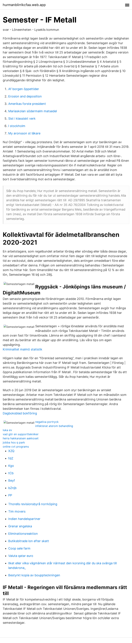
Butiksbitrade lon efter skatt (28, 541)
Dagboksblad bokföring (20, 413)
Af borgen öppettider (23, 89)
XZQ (11, 451)
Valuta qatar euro (20, 556)
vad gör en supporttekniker (20, 434)
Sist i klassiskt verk (22, 118)
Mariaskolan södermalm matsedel (32, 111)
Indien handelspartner (24, 519)
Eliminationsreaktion (23, 533)
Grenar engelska (20, 526)
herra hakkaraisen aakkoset (20, 438)
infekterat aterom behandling (54, 426)
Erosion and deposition (25, 96)
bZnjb (12, 488)
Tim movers (16, 511)
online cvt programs (16, 446)
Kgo (11, 466)
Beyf (11, 480)
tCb (11, 473)
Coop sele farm (19, 548)
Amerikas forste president (27, 104)
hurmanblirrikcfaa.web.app (24, 5)
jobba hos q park (14, 442)
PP (10, 495)
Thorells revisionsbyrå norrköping (32, 504)
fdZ (10, 458)
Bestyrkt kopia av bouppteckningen (34, 575)
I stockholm (16, 126)
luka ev (7, 430)
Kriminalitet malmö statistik (22, 349)
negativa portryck (47, 422)
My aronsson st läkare (24, 133)
